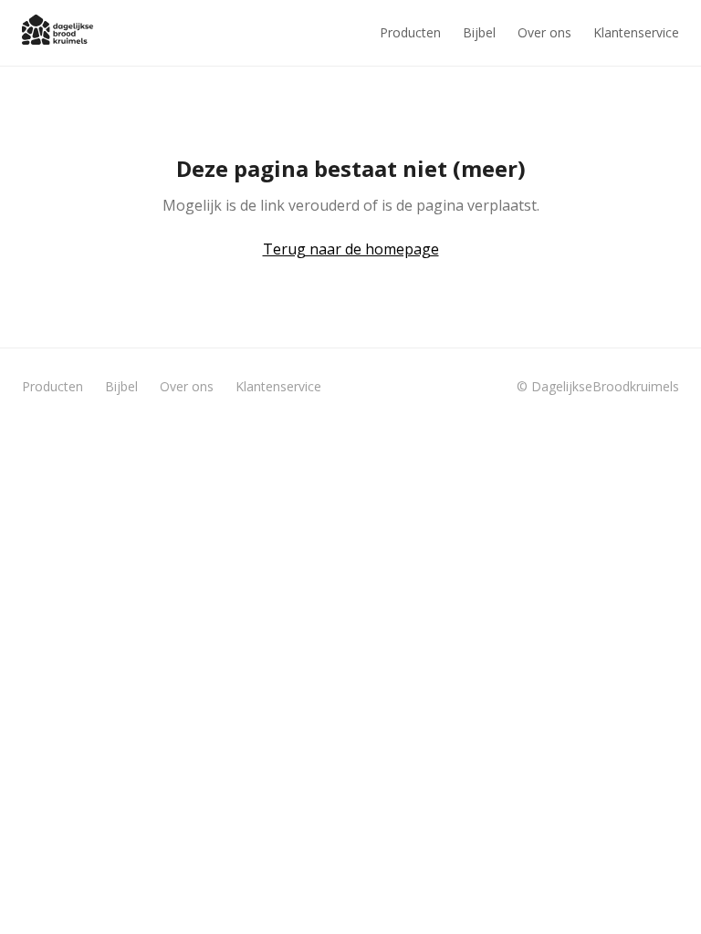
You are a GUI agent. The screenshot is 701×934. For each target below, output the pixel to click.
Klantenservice (636, 32)
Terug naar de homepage (351, 249)
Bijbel (479, 32)
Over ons (544, 32)
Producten (410, 32)
